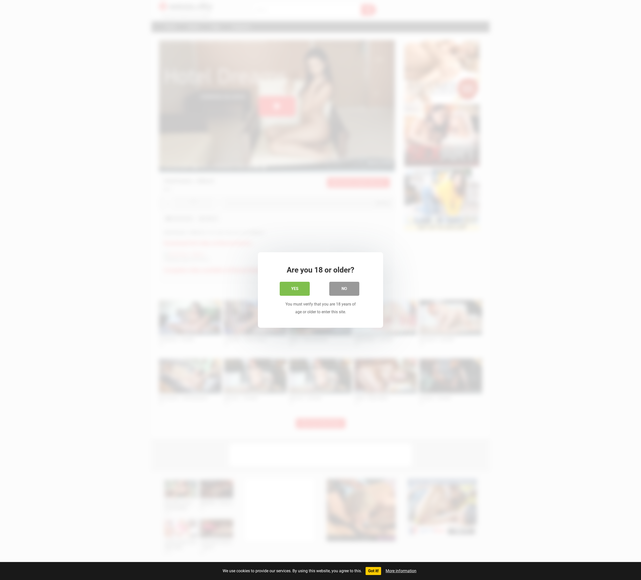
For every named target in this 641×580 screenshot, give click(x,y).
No (344, 288)
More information (401, 570)
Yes (294, 288)
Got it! (373, 570)
